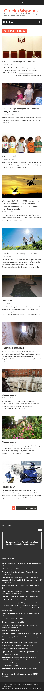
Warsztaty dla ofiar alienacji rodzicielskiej (16, 634)
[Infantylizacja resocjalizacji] (22, 333)
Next (32, 508)
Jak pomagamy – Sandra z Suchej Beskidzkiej (17, 637)
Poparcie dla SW (8, 487)
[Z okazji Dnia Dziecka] (22, 141)
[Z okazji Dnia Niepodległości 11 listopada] (22, 47)
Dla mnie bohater (9, 395)
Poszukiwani (7, 300)
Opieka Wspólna (21, 10)
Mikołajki (5, 569)
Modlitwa (5, 631)
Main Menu (9, 22)
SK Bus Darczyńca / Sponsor (11, 646)
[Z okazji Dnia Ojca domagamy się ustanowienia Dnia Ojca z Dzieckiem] (22, 94)
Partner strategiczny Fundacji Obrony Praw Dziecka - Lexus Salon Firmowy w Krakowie (22, 543)
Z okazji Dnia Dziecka (10, 156)
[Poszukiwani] (22, 286)
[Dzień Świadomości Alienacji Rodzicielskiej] (22, 239)
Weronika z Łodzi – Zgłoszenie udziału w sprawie (19, 668)
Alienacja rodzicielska (9, 649)
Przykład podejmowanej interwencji (14, 642)
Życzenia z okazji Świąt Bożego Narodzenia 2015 (19, 674)
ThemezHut (38, 688)
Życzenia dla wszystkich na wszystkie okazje (17, 563)
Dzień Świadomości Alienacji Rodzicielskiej (19, 253)
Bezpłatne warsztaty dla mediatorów (15, 597)
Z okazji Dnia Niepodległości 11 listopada (19, 61)
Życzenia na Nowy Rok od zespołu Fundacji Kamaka (19, 572)
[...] (40, 75)
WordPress (18, 688)
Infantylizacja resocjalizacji (13, 348)
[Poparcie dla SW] (22, 472)
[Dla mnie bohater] (22, 380)
